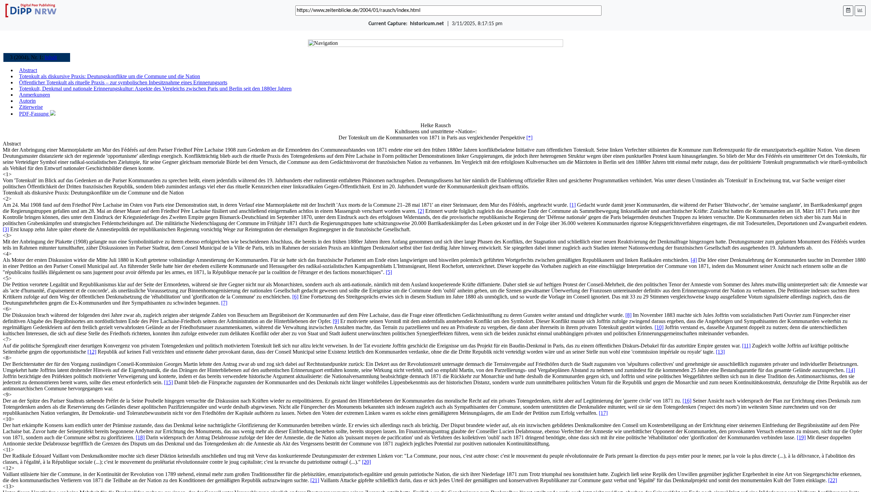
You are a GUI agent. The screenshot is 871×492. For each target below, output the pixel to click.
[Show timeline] (860, 10)
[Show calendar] (848, 10)
